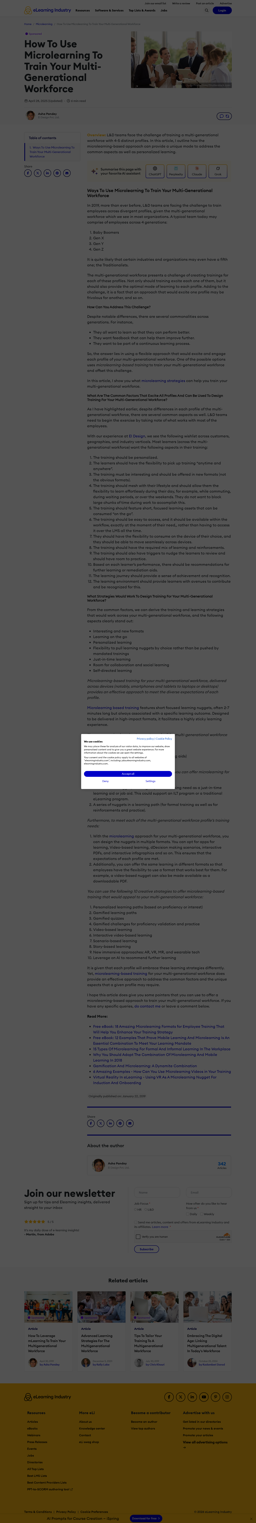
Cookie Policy (164, 738)
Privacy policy (145, 738)
